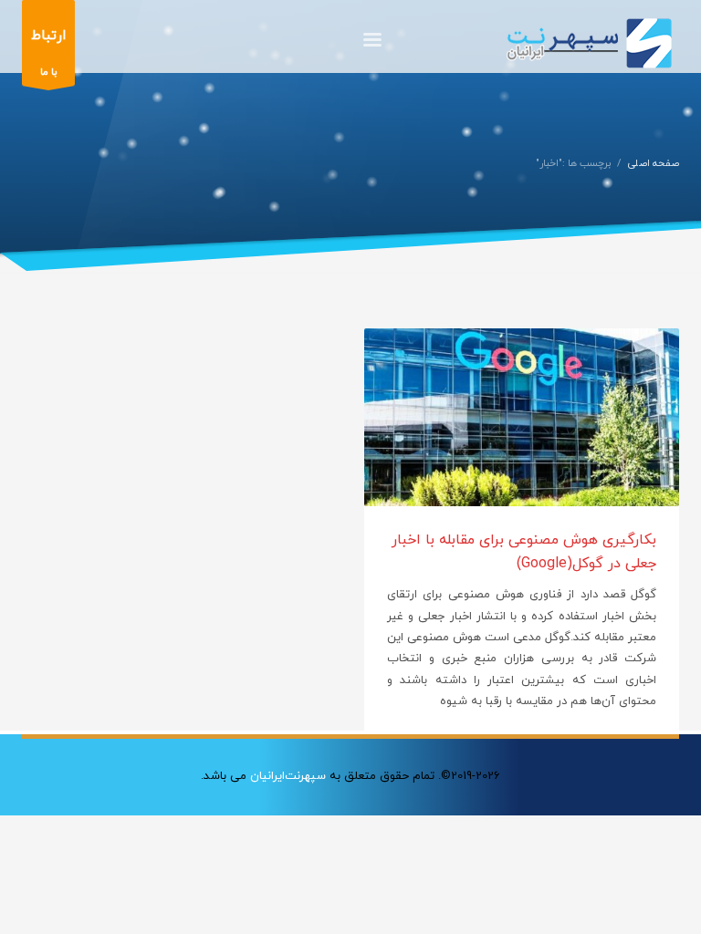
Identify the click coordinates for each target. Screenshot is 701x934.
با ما (48, 52)
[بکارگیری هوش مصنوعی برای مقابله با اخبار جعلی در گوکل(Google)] (522, 418)
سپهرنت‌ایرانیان (288, 776)
